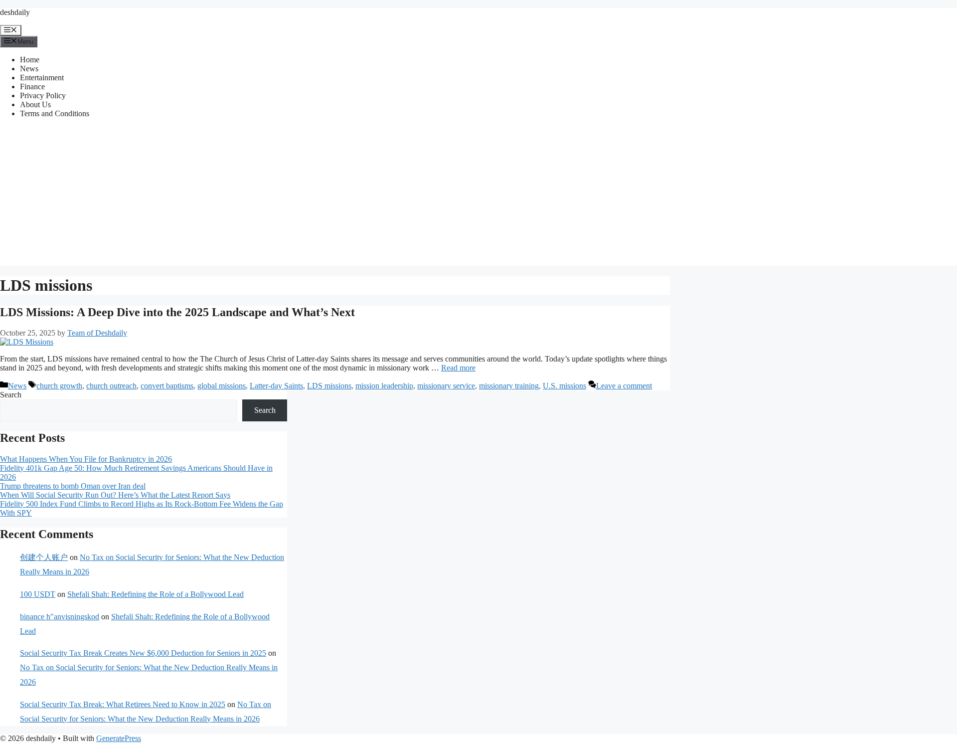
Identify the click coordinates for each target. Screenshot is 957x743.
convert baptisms (167, 385)
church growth (59, 385)
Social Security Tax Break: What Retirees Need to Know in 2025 (122, 704)
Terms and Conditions (54, 113)
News (29, 68)
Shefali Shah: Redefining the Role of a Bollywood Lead (155, 594)
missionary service (446, 385)
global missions (221, 385)
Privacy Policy (43, 95)
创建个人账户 (44, 557)
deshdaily (15, 12)
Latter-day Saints (276, 385)
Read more (458, 368)
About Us (35, 104)
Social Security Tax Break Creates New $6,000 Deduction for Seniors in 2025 (143, 653)
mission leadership (384, 385)
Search (10, 394)
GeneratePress (118, 738)
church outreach (111, 385)
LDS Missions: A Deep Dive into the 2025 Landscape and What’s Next (177, 312)
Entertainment (42, 77)
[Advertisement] (478, 196)
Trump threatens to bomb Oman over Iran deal (73, 486)
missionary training (509, 385)
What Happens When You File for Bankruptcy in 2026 (86, 459)
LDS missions (329, 385)
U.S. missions (564, 385)
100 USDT (37, 594)
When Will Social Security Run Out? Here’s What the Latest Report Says (115, 495)
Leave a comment (624, 385)
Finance (32, 86)
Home (29, 59)
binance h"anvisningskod (59, 616)
